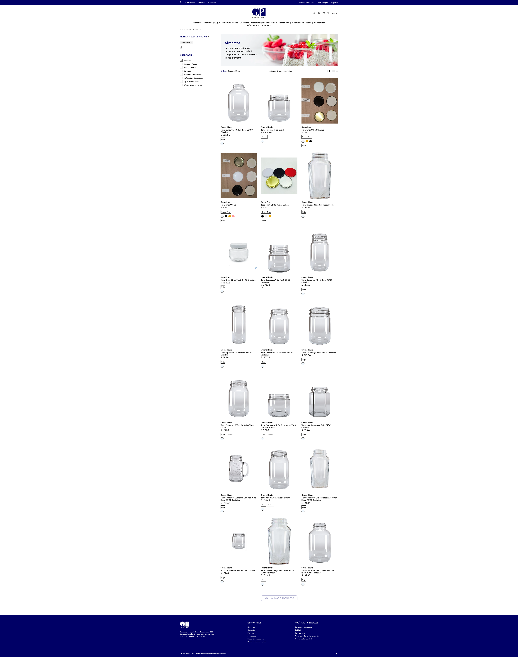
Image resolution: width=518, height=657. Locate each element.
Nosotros (201, 2)
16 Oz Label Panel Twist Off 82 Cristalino (238, 570)
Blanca (303, 141)
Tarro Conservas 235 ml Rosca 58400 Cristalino (276, 353)
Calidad (298, 630)
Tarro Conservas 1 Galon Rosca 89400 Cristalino (237, 131)
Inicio (181, 30)
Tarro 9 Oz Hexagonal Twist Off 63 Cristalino (316, 426)
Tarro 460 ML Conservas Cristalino (275, 498)
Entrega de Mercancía (303, 627)
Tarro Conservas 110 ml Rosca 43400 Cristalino (317, 281)
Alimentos (189, 30)
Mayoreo (334, 2)
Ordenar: (224, 71)
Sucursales (212, 2)
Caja (262, 289)
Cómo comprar (322, 2)
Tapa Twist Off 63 (228, 205)
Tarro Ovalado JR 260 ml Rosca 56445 (317, 205)
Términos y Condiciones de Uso (307, 636)
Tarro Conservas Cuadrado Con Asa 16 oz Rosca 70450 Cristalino (238, 499)
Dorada (307, 141)
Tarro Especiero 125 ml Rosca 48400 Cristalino (236, 353)
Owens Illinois (226, 127)
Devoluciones (300, 633)
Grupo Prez (259, 13)
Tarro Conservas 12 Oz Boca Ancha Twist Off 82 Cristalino (278, 426)
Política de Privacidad (303, 639)
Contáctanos (190, 2)
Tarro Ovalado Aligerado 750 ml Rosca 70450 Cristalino (277, 571)
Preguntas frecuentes (256, 639)
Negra (310, 141)
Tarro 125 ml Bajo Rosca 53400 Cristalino (318, 352)
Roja (233, 216)
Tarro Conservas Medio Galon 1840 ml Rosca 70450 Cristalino (317, 571)
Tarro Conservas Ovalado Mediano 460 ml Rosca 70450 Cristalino (319, 499)
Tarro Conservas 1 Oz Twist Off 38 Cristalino (275, 281)
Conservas (185, 42)
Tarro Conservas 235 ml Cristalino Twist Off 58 (237, 426)
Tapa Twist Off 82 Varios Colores (275, 205)
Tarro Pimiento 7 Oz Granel (272, 130)
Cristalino (222, 143)
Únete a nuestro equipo (257, 642)
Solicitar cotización (306, 2)
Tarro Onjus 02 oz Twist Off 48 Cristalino (238, 280)
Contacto (251, 630)
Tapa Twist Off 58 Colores (312, 130)
